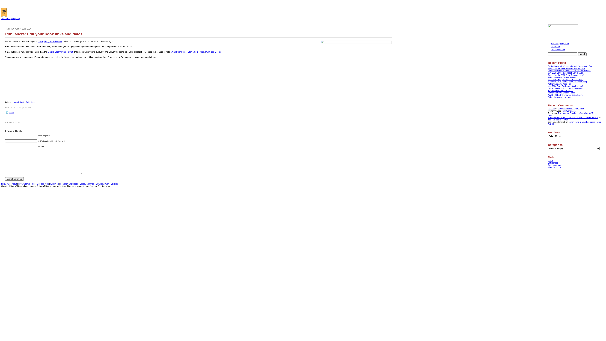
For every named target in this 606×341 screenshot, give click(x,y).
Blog (34, 184)
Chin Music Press (196, 52)
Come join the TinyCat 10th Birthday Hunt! (566, 88)
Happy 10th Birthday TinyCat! (560, 91)
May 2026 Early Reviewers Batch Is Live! (565, 86)
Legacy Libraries (87, 184)
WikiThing (54, 184)
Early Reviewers (102, 184)
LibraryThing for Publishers (50, 41)
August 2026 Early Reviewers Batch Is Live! (566, 68)
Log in (550, 161)
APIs (47, 184)
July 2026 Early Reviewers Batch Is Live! (565, 73)
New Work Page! (569, 111)
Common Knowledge (69, 184)
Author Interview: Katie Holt (559, 84)
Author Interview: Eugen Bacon (571, 109)
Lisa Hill (551, 109)
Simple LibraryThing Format (60, 52)
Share (11, 112)
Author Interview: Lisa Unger (560, 97)
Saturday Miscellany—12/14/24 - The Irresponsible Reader (573, 118)
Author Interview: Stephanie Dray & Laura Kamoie (569, 71)
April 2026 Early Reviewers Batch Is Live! (565, 95)
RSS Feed (555, 47)
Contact (40, 184)
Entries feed (553, 163)
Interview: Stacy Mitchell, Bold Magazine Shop (567, 82)
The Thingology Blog (560, 44)
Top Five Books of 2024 (558, 120)
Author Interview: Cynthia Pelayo (562, 77)
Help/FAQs (5, 184)
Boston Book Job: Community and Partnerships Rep (570, 66)
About (14, 184)
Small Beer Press (178, 52)
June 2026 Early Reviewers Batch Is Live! (565, 79)
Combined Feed (558, 50)
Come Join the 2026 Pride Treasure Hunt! (566, 75)
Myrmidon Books (213, 52)
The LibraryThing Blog (10, 19)
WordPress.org (554, 167)
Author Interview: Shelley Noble (561, 93)
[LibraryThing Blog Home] (40, 16)
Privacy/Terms (24, 184)
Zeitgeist (114, 184)
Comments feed (554, 165)
